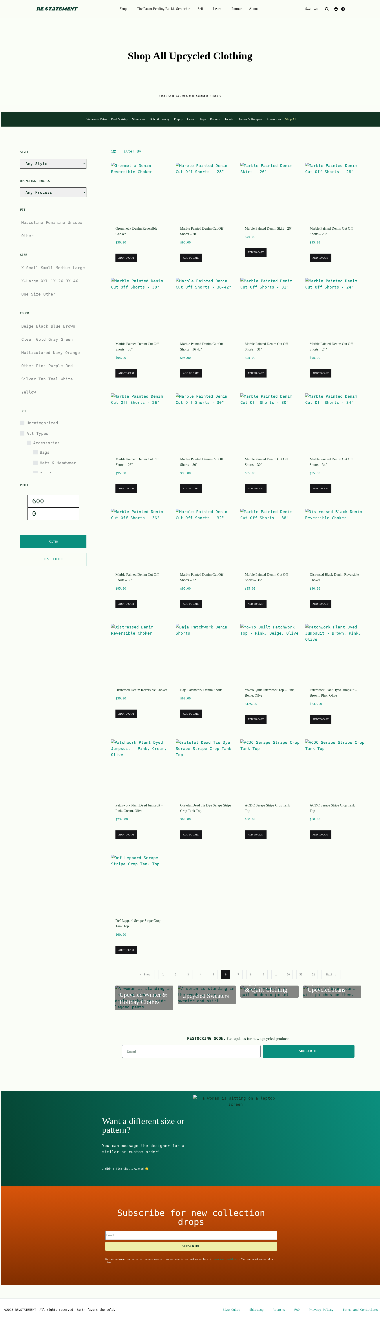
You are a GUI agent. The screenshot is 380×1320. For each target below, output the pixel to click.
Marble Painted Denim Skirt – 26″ (268, 228)
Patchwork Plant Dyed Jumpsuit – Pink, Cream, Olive (139, 808)
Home (162, 95)
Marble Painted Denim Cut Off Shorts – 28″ (201, 231)
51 (300, 974)
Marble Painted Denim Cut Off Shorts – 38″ (137, 346)
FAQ (297, 1309)
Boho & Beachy (160, 119)
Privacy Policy (321, 1309)
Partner (236, 9)
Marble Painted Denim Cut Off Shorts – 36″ (137, 577)
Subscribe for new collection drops (191, 1217)
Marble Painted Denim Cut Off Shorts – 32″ (201, 577)
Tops (203, 119)
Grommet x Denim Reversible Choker (136, 231)
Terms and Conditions (360, 1309)
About (253, 9)
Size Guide (231, 1309)
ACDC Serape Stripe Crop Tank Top (267, 808)
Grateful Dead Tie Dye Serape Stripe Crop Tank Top (205, 808)
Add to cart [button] (126, 257)
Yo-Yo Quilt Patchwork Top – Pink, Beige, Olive (270, 692)
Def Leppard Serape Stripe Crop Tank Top (138, 923)
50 (288, 974)
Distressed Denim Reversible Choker (141, 690)
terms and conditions (225, 1259)
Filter (53, 541)
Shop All (290, 119)
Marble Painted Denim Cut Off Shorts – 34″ (331, 462)
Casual (191, 119)
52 (313, 974)
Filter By (130, 151)
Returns (279, 1309)
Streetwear (138, 119)
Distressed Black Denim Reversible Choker (334, 577)
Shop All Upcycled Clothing (188, 95)
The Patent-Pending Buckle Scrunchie (163, 9)
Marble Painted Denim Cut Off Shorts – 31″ (266, 346)
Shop (123, 9)
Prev (147, 974)
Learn (217, 9)
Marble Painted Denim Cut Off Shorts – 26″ (137, 462)
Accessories (274, 119)
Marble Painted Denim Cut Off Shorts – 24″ (331, 346)
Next (329, 974)
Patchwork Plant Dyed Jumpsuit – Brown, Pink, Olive (333, 692)
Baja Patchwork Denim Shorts (201, 690)
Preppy (178, 119)
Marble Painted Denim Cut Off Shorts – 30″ (201, 462)
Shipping (256, 1309)
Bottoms (215, 119)
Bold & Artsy (119, 119)
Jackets (229, 119)
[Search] (326, 9)
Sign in (311, 8)
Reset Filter (53, 559)
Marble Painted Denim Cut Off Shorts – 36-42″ (201, 346)
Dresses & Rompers (250, 119)
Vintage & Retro (96, 119)
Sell (200, 9)
